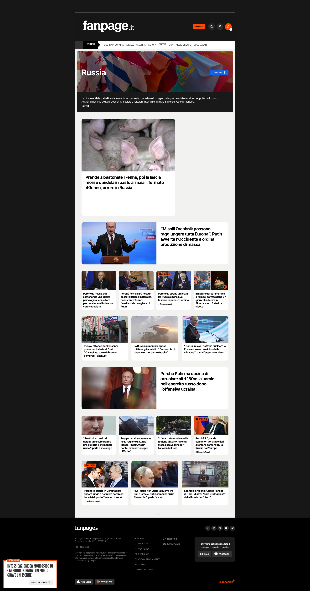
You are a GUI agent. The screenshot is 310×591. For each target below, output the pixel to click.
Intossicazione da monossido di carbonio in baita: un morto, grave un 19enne (30, 570)
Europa (152, 45)
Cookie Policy (142, 554)
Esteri (91, 44)
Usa (171, 45)
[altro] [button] (85, 105)
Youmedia (140, 538)
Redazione (140, 564)
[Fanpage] (86, 528)
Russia (162, 44)
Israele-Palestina (135, 45)
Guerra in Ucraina (114, 45)
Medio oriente (183, 45)
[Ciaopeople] (227, 582)
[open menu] (79, 45)
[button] (84, 582)
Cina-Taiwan (200, 45)
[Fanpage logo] (104, 26)
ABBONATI (199, 27)
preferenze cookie (144, 569)
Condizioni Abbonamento (147, 559)
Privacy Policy (142, 549)
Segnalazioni (141, 543)
